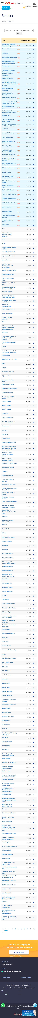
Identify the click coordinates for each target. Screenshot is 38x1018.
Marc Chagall (5, 683)
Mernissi (4, 901)
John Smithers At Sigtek (9, 97)
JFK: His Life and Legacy (9, 658)
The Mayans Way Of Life (9, 442)
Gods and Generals (7, 854)
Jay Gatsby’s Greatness (9, 884)
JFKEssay (5, 666)
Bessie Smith (5, 579)
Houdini (4, 654)
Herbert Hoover (6, 645)
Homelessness (6, 355)
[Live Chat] (35, 1005)
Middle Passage (6, 260)
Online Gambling (6, 207)
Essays (4, 977)
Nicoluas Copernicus (8, 716)
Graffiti (4, 346)
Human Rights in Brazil (8, 251)
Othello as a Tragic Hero (8, 484)
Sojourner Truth (6, 376)
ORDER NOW (19, 952)
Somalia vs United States (9, 270)
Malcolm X (5, 679)
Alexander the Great (7, 553)
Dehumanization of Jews (9, 833)
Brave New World (7, 821)
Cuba (3, 322)
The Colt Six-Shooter (8, 384)
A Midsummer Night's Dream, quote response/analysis (8, 789)
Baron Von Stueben (7, 313)
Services (24, 977)
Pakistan (4, 524)
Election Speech (6, 172)
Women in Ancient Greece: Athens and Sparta (7, 454)
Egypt (3, 239)
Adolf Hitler (5, 545)
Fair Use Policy (7, 988)
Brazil (3, 228)
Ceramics (4, 471)
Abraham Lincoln (6, 49)
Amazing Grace (6, 794)
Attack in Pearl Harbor (8, 309)
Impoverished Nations (8, 256)
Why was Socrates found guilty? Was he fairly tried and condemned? (9, 448)
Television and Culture (8, 168)
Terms (8, 985)
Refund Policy (18, 988)
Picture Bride (5, 529)
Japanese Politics (7, 211)
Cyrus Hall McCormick (8, 603)
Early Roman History (7, 417)
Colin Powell (5, 599)
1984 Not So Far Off (7, 779)
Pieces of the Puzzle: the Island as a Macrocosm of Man (9, 917)
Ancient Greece (6, 401)
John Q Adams (6, 671)
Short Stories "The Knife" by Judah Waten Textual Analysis (9, 84)
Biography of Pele (7, 583)
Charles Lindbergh (7, 591)
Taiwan (4, 533)
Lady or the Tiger (7, 889)
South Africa (5, 224)
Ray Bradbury (6, 745)
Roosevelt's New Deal (8, 371)
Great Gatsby (6, 858)
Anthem (4, 809)
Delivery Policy (26, 985)
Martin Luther (6, 687)
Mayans (4, 367)
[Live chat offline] (29, 1013)
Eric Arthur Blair (6, 850)
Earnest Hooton (6, 66)
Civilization (5, 413)
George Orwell (6, 629)
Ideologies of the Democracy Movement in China (9, 511)
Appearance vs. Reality (8, 813)
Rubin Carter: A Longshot (9, 762)
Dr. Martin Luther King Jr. (9, 608)
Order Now (5, 8)
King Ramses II (6, 426)
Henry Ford (5, 637)
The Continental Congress (9, 388)
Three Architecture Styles (9, 501)
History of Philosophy (8, 133)
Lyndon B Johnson (7, 675)
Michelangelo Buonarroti (9, 704)
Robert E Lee (5, 749)
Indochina (4, 516)
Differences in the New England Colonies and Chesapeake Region (8, 327)
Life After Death (6, 893)
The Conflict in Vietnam (8, 537)
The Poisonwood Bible (8, 274)
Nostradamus (6, 724)
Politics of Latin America (9, 194)
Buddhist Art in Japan (8, 467)
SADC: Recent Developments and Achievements (7, 265)
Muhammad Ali (6, 708)
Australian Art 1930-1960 (9, 463)
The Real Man (6, 771)
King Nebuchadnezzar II (8, 421)
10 (34, 929)
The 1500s (5, 434)
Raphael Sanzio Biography (9, 57)
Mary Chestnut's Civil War (9, 359)
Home (3, 21)
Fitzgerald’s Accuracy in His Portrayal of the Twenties (9, 337)
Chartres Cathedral (7, 475)
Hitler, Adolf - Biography (9, 650)
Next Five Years (6, 712)
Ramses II (4, 430)
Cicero (4, 595)
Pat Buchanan (6, 729)
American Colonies (7, 291)
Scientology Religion (7, 146)
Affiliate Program (29, 988)
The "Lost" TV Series (8, 190)
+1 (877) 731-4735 (32, 6)
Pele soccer (5, 737)
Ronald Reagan (6, 758)
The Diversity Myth (7, 392)
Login (34, 3)
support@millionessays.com (13, 971)
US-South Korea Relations (9, 203)
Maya (3, 363)
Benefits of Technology (8, 154)
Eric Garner (5, 128)
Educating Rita (6, 842)
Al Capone (5, 549)
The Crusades (6, 438)
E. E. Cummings (6, 612)
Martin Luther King (7, 691)
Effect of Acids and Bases (9, 846)
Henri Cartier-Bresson (8, 633)
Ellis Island (5, 332)
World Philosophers (7, 137)
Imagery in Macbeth (7, 78)
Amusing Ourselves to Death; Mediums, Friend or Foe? (9, 800)
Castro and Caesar (7, 587)
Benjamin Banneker (7, 566)
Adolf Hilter (5, 53)
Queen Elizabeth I (7, 741)
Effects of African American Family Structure (7, 234)
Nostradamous (6, 720)
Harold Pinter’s (6, 115)
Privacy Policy (15, 985)
